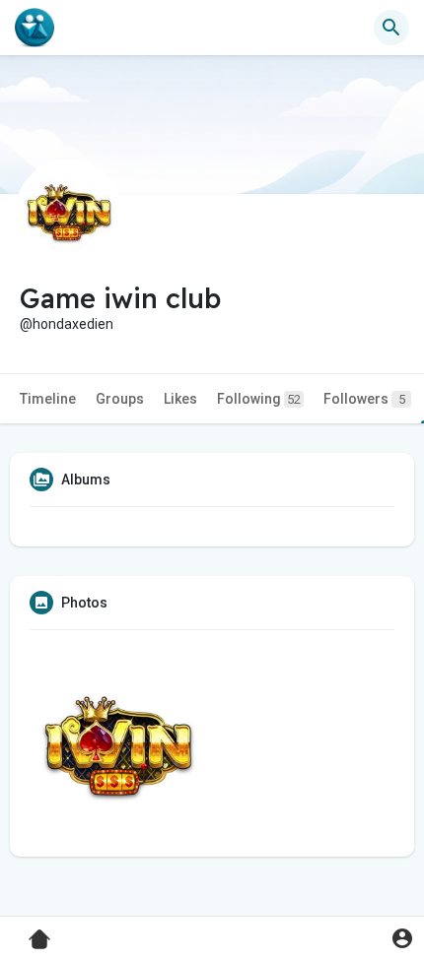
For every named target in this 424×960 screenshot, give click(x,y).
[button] (402, 938)
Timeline (48, 399)
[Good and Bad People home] (34, 27)
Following (259, 399)
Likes (180, 399)
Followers (364, 399)
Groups (120, 399)
